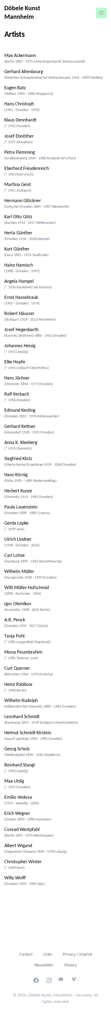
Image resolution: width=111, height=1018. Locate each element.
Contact (26, 954)
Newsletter (44, 965)
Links (47, 954)
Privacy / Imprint (77, 954)
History (70, 965)
